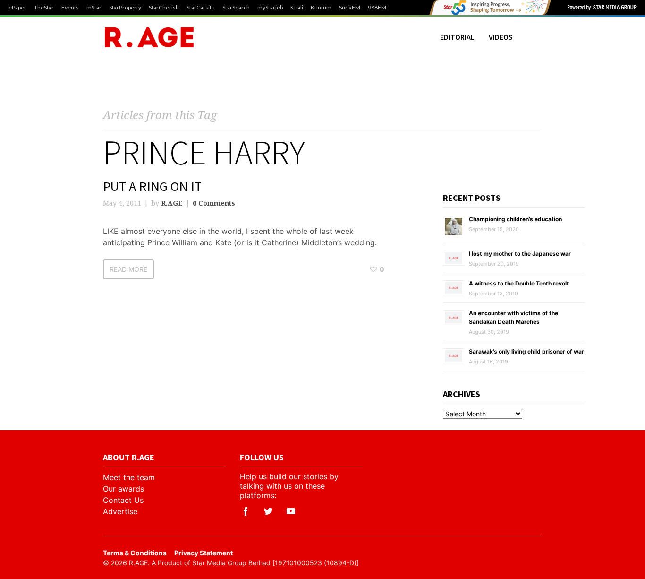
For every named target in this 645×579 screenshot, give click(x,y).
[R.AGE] (149, 37)
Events (70, 7)
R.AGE (172, 203)
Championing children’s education (515, 219)
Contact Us (123, 500)
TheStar (44, 7)
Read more (128, 269)
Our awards (123, 488)
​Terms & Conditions (135, 553)
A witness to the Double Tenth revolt (519, 283)
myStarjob (270, 7)
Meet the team (129, 477)
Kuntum (321, 7)
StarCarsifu (201, 7)
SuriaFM (349, 7)
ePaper (17, 7)
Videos (501, 37)
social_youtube (291, 511)
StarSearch (236, 7)
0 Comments (214, 203)
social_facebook (245, 511)
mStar (94, 7)
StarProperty (125, 7)
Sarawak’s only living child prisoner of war (526, 351)
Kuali (296, 7)
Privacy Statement (203, 553)
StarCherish (164, 7)
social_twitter (268, 511)
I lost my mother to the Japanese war (520, 253)
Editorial (457, 37)
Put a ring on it (152, 186)
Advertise (120, 511)
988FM (377, 7)
